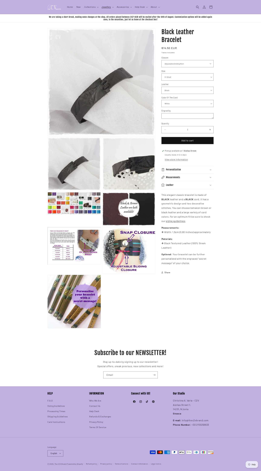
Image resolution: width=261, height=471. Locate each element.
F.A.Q (50, 400)
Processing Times (56, 411)
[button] (91, 7)
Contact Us (94, 406)
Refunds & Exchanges (100, 416)
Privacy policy (106, 464)
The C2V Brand (60, 464)
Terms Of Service (97, 427)
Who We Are (95, 400)
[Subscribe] (154, 374)
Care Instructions (56, 422)
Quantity (165, 123)
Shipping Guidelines (57, 416)
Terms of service (121, 464)
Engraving (166, 110)
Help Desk (94, 411)
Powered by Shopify (75, 464)
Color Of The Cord (169, 97)
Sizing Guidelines (56, 406)
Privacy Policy (96, 422)
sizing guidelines (175, 221)
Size (163, 71)
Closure (164, 57)
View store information (176, 159)
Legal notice (156, 464)
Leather (165, 84)
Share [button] (167, 272)
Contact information (139, 464)
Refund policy (91, 464)
